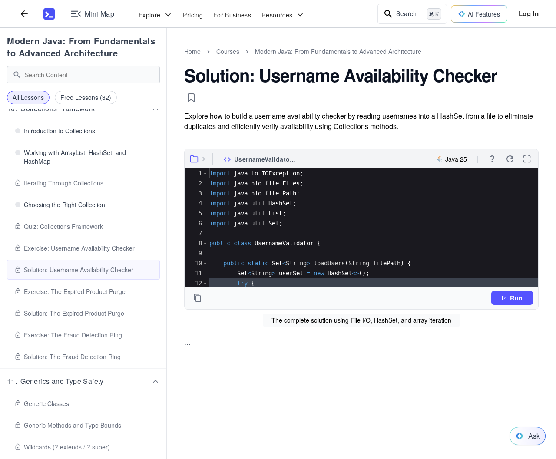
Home (192, 51)
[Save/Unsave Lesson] (191, 98)
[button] (83, 108)
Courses (227, 51)
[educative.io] (49, 14)
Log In (529, 13)
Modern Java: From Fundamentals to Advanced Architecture (81, 46)
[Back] (24, 13)
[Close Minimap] (167, 61)
